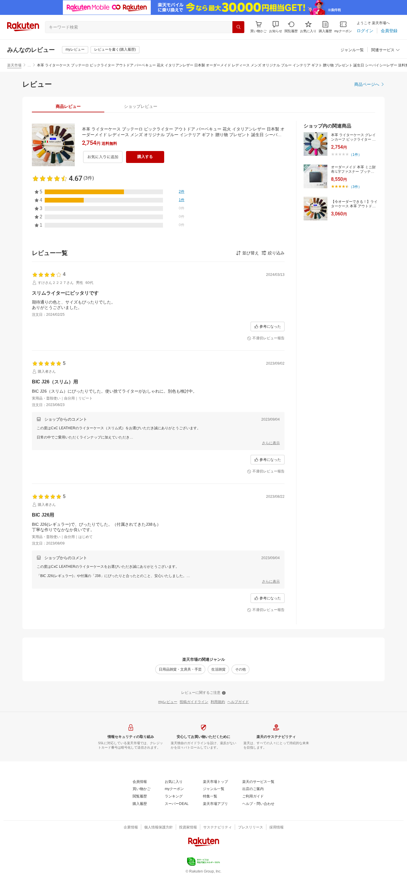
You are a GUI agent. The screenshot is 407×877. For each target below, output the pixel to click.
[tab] (68, 106)
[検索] (238, 27)
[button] (275, 27)
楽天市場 (14, 65)
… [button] (29, 65)
